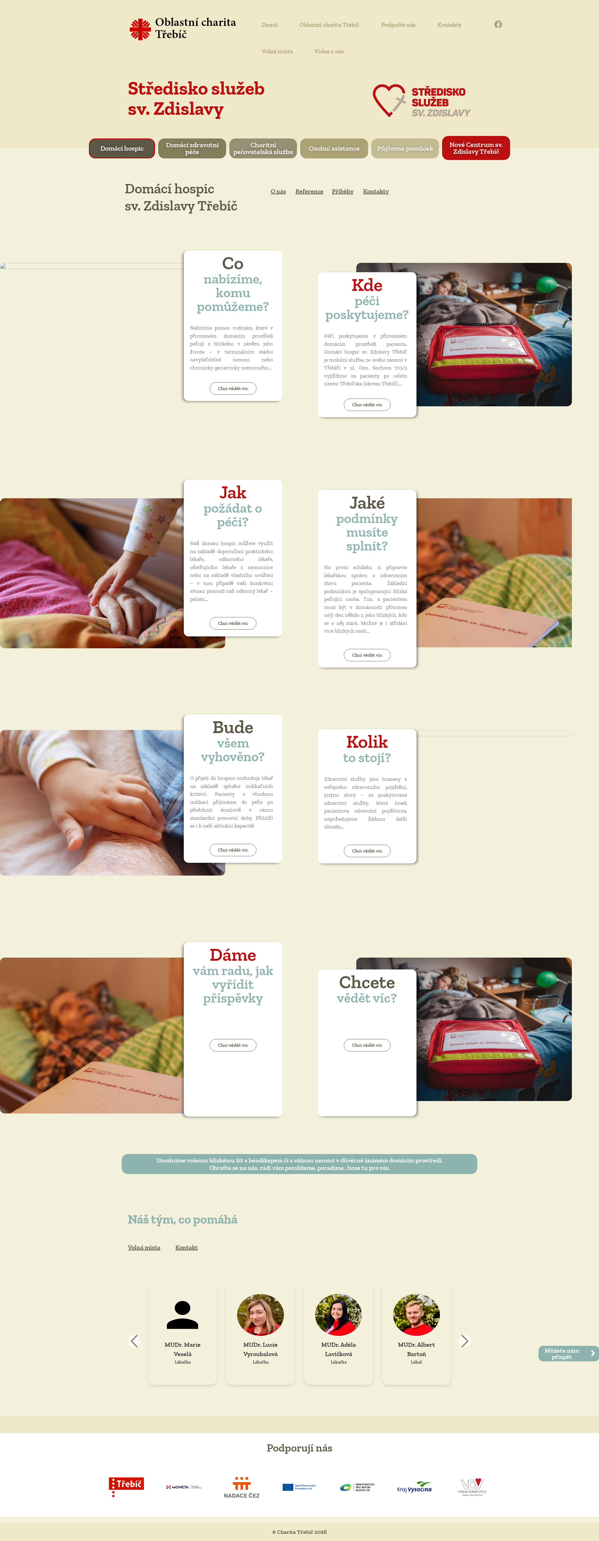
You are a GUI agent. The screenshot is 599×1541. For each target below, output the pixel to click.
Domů (270, 24)
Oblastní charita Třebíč (329, 24)
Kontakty (449, 24)
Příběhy (342, 191)
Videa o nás (329, 51)
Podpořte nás (398, 24)
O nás (278, 191)
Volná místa (277, 51)
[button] (465, 1341)
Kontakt (186, 1247)
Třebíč (171, 35)
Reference (309, 191)
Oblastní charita (195, 23)
